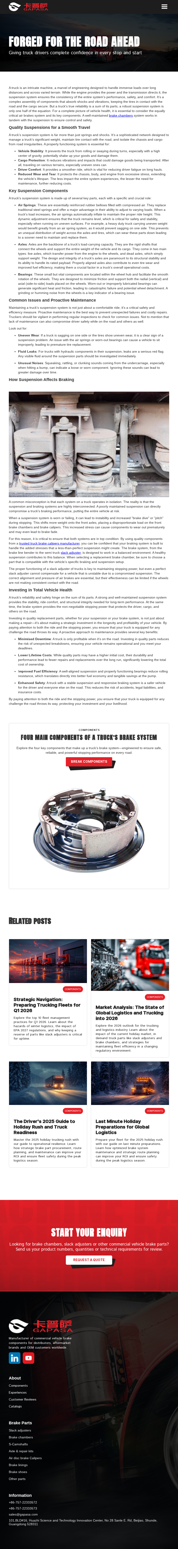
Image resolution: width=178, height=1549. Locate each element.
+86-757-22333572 (23, 1502)
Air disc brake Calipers (25, 1458)
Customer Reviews (22, 1399)
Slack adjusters (20, 1430)
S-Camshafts (18, 1444)
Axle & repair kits (21, 1451)
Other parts (17, 1479)
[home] (32, 7)
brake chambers (121, 115)
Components (18, 1385)
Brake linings (18, 1465)
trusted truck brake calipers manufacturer (49, 543)
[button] (164, 7)
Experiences (18, 1392)
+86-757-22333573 (23, 1508)
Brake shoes (18, 1472)
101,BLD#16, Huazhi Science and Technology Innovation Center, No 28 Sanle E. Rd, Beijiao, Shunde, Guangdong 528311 (83, 1522)
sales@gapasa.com (23, 1514)
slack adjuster (71, 552)
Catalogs (15, 1406)
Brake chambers (21, 1437)
